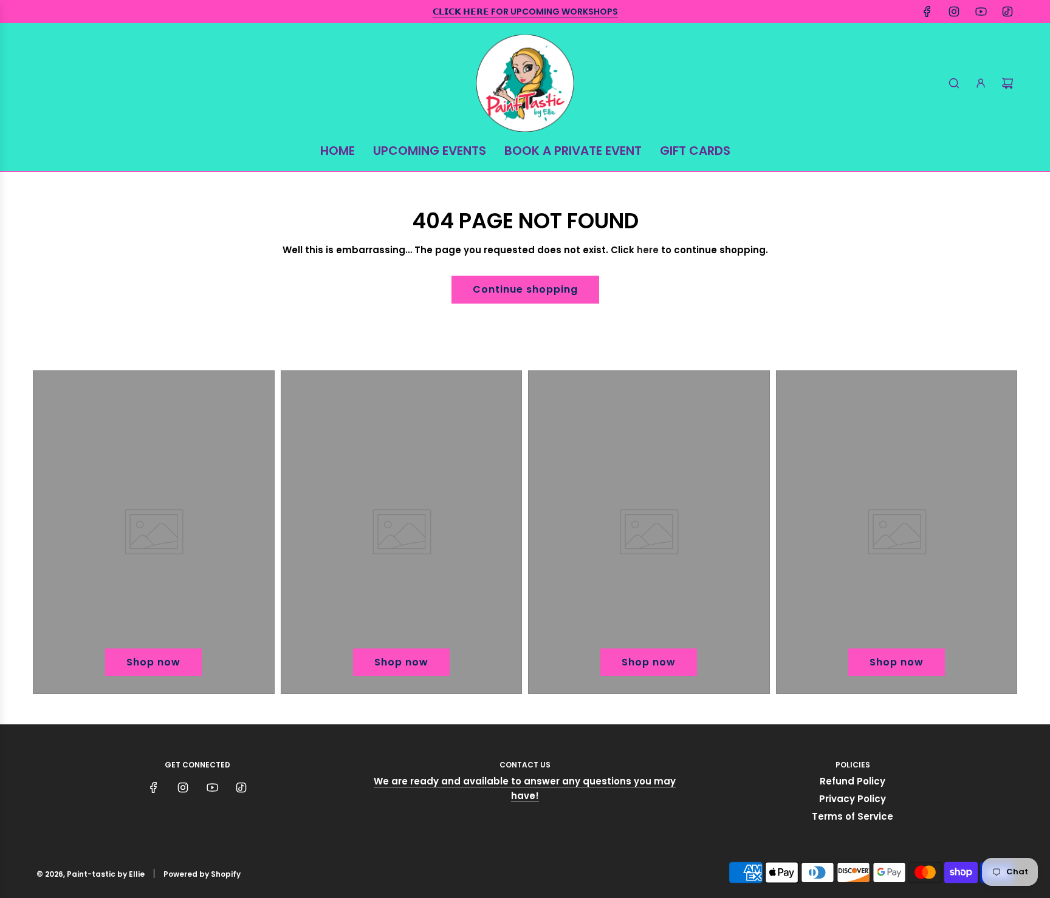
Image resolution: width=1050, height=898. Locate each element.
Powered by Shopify (202, 874)
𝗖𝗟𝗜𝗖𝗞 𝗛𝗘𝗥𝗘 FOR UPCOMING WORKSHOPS (525, 11)
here (648, 249)
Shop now (153, 662)
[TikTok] (1007, 11)
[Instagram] (954, 11)
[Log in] (980, 83)
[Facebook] (927, 11)
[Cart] (1007, 83)
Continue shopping (525, 289)
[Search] (954, 83)
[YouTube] (980, 11)
